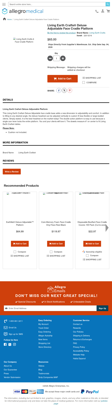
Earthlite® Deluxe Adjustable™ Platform (20, 223)
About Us (8, 365)
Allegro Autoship (45, 335)
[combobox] (59, 4)
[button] (20, 251)
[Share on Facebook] (58, 90)
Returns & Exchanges (82, 339)
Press (6, 373)
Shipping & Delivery (81, 335)
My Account (43, 324)
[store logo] (22, 11)
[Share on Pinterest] (69, 90)
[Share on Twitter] (64, 90)
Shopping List (44, 343)
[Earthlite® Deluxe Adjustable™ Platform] (20, 205)
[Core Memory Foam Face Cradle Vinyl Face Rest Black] (56, 205)
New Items (43, 339)
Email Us (12, 327)
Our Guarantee (10, 369)
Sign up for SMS (16, 334)
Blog (40, 369)
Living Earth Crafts (97, 32)
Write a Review (12, 171)
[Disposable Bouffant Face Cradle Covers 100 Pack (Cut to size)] (92, 205)
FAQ (75, 343)
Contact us (77, 324)
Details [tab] (8, 99)
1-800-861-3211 (97, 11)
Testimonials (43, 373)
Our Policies (78, 331)
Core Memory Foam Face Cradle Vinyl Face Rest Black (56, 223)
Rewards (77, 328)
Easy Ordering (44, 331)
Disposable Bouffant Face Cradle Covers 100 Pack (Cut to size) (92, 223)
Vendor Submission (12, 377)
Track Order (43, 328)
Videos (41, 365)
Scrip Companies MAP (48, 377)
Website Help (79, 354)
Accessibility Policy (81, 350)
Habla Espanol (79, 358)
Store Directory (44, 347)
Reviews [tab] (8, 160)
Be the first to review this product (61, 32)
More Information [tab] (15, 142)
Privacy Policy (79, 347)
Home (9, 19)
